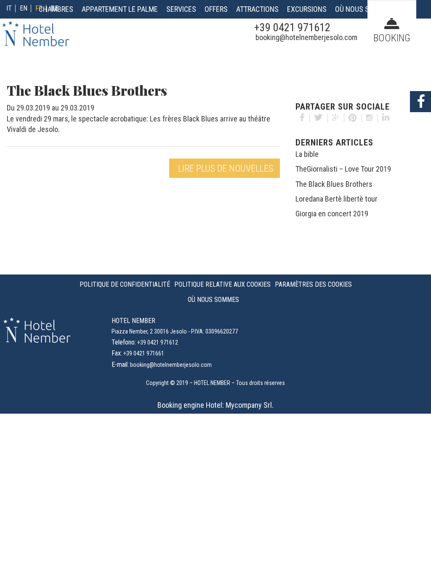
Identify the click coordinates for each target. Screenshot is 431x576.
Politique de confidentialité (125, 284)
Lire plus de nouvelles (225, 168)
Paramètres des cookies (313, 284)
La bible (307, 154)
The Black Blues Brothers (333, 184)
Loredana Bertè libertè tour (336, 198)
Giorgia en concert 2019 (331, 213)
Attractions (257, 9)
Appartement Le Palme (120, 9)
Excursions (307, 9)
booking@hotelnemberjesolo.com (306, 37)
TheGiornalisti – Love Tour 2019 (343, 168)
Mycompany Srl (249, 405)
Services (181, 9)
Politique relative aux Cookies (222, 284)
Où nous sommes (364, 9)
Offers (216, 9)
